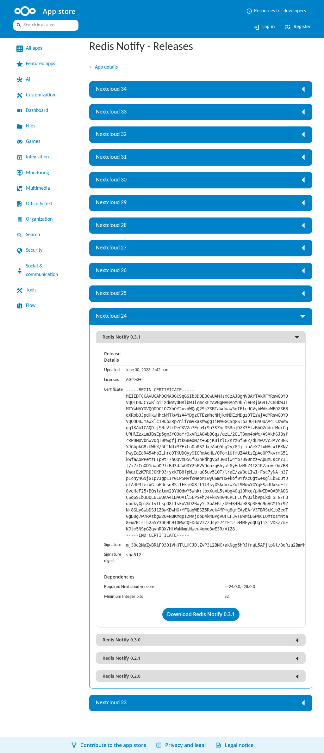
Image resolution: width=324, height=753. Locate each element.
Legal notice (239, 745)
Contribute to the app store (113, 745)
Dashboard (37, 110)
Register (297, 27)
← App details (103, 67)
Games (33, 141)
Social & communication (42, 270)
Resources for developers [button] (276, 11)
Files (30, 126)
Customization (40, 95)
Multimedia (38, 188)
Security (34, 250)
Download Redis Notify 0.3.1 (201, 614)
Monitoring (37, 172)
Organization (39, 219)
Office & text (39, 203)
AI (28, 79)
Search (33, 234)
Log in (264, 27)
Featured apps (40, 63)
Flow (30, 305)
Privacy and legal (185, 745)
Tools (31, 290)
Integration (37, 157)
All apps (34, 48)
